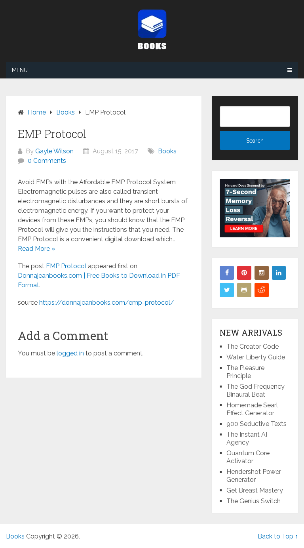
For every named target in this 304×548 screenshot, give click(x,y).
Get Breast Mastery (254, 490)
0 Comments (47, 160)
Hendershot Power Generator (253, 475)
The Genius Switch (253, 501)
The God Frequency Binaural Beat (255, 390)
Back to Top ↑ (278, 536)
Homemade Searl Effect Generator (252, 409)
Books (167, 151)
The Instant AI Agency (246, 438)
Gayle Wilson (54, 151)
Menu (20, 70)
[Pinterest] (244, 273)
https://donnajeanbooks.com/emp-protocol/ (106, 302)
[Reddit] (262, 290)
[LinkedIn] (279, 273)
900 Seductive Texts (256, 424)
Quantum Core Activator (248, 457)
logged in (70, 353)
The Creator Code (252, 346)
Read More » (36, 248)
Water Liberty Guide (255, 357)
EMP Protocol (66, 266)
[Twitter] (227, 290)
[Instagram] (262, 273)
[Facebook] (227, 273)
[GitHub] (244, 290)
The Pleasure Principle (245, 372)
